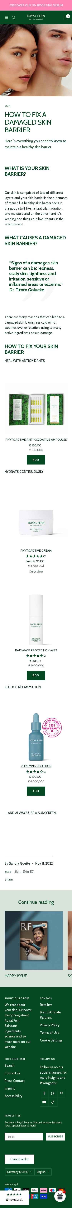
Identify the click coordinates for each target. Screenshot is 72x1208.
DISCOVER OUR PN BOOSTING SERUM (36, 5)
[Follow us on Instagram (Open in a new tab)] (53, 1093)
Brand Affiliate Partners (50, 1014)
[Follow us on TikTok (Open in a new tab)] (53, 1102)
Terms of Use (49, 1033)
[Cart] (65, 17)
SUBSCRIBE (55, 1136)
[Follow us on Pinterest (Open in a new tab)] (61, 1093)
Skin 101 (28, 871)
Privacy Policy (50, 1025)
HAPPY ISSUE (16, 975)
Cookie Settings (51, 1040)
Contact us (12, 1073)
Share (9, 879)
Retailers (46, 1005)
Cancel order (19, 1159)
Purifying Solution (36, 766)
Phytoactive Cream (36, 550)
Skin (7, 105)
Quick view (36, 571)
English (41, 1172)
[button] (36, 556)
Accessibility (13, 1096)
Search (9, 1065)
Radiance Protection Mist (36, 650)
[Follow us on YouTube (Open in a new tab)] (44, 1102)
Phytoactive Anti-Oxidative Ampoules (36, 439)
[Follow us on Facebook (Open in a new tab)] (44, 1093)
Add (36, 460)
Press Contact (15, 1081)
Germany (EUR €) (17, 1172)
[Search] (13, 17)
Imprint (10, 1088)
